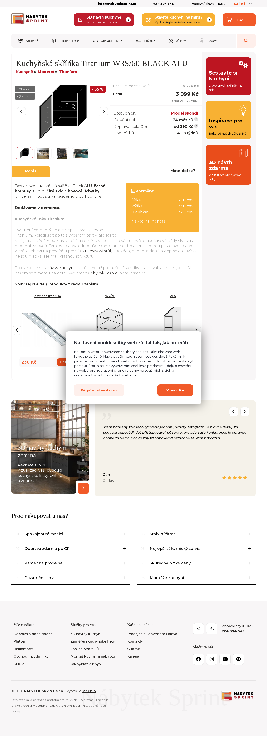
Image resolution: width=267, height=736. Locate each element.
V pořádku (175, 390)
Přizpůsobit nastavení (99, 390)
